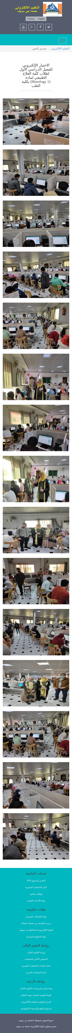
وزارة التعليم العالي (36, 952)
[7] (36, 428)
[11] (36, 632)
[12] (36, 683)
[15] (36, 836)
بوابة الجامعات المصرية (36, 916)
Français (31, 18)
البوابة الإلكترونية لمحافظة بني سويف (36, 930)
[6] (36, 377)
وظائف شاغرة (36, 894)
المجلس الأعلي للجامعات (36, 959)
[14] (36, 785)
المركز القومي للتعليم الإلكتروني (36, 1002)
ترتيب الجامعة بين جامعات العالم (36, 923)
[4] (36, 275)
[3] (36, 224)
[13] (36, 734)
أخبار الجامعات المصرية (36, 887)
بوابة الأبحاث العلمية (36, 900)
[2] (36, 172)
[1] (36, 121)
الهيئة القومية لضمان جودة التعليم (36, 995)
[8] (36, 479)
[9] (36, 530)
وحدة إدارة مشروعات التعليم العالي (36, 988)
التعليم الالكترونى (60, 48)
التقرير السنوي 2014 (36, 880)
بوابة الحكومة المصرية (36, 936)
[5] (36, 326)
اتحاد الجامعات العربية (36, 972)
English (41, 18)
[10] (36, 581)
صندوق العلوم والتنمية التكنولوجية (36, 1008)
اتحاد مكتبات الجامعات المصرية (36, 965)
